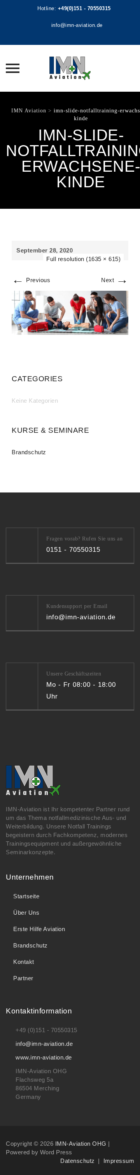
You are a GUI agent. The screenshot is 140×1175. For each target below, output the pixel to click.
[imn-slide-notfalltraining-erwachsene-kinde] (70, 312)
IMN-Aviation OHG (81, 1143)
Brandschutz (29, 452)
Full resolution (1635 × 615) (83, 259)
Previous (31, 280)
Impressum (119, 1160)
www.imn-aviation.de (44, 1057)
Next (114, 280)
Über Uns (26, 912)
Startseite (26, 896)
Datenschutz (77, 1160)
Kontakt (23, 961)
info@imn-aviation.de (44, 1043)
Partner (23, 978)
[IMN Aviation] (70, 68)
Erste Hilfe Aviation (39, 929)
